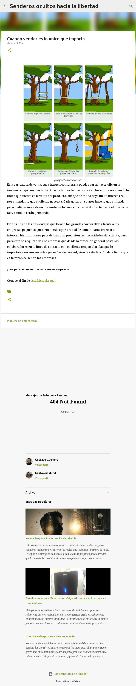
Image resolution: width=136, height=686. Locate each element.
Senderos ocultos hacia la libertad (54, 6)
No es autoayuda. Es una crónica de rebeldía (51, 538)
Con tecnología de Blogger (70, 673)
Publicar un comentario (22, 320)
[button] (9, 50)
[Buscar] (103, 6)
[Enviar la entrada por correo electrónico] (9, 292)
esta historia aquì (43, 280)
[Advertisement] (68, 358)
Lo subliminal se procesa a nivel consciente (50, 636)
